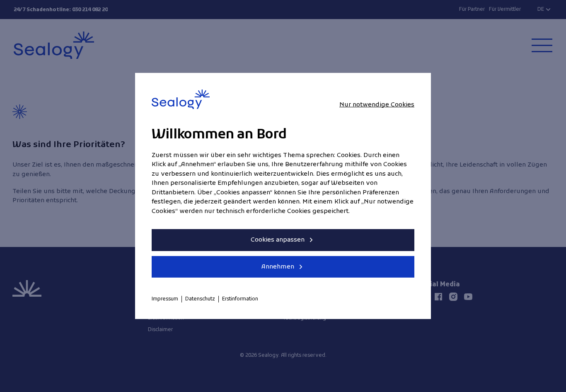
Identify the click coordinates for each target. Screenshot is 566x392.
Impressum (165, 299)
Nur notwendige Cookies (376, 104)
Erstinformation (240, 299)
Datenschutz (200, 299)
